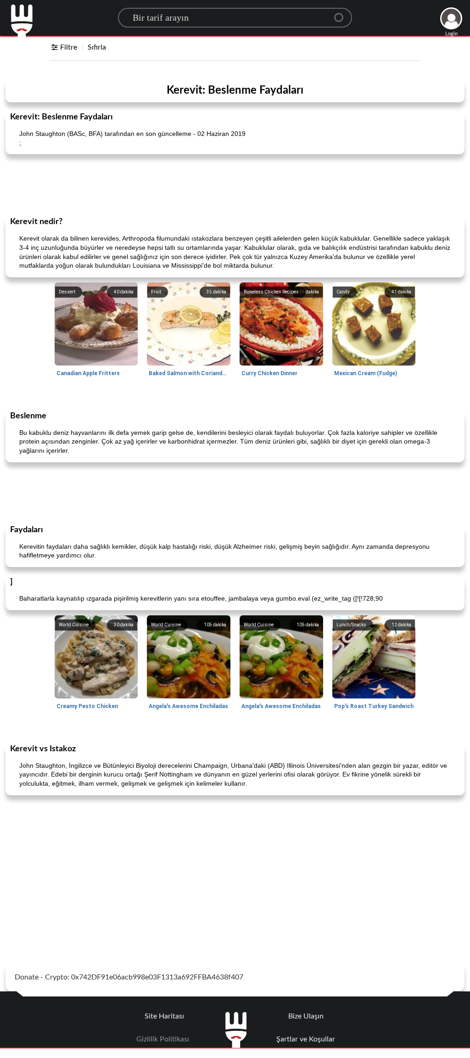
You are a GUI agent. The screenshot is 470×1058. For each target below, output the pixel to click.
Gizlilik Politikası (162, 1039)
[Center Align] (342, 14)
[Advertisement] (235, 184)
